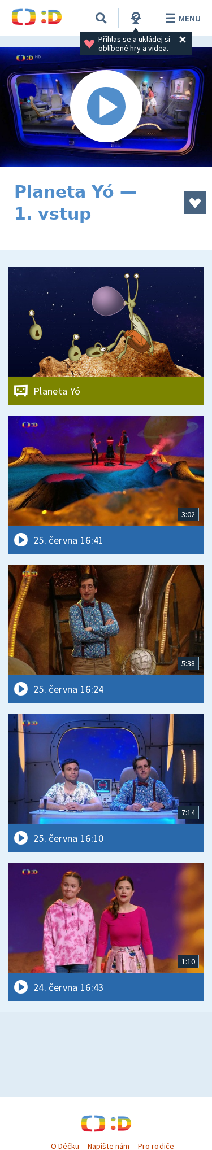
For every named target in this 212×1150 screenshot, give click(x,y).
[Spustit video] (106, 107)
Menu (190, 18)
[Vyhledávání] (101, 18)
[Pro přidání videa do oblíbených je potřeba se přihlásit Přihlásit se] (195, 202)
